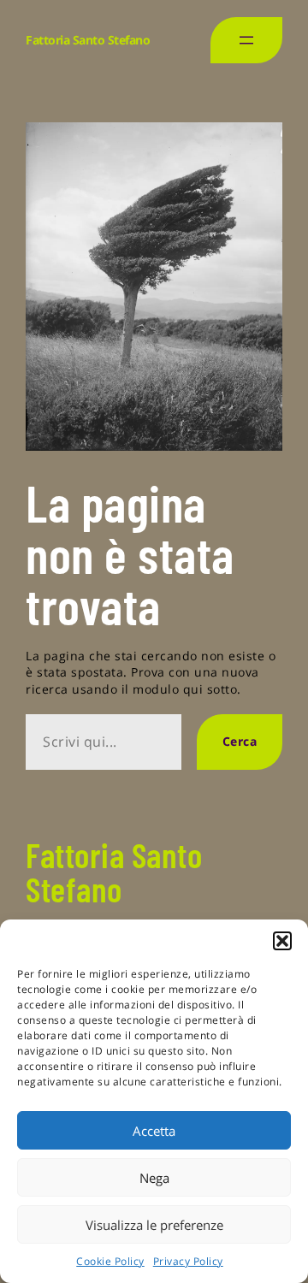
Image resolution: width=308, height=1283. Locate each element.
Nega (154, 1177)
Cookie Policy (110, 1261)
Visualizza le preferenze (154, 1224)
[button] (282, 940)
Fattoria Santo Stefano (88, 40)
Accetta (154, 1130)
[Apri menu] (246, 40)
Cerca (240, 741)
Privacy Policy (188, 1261)
